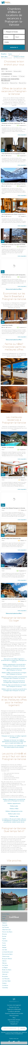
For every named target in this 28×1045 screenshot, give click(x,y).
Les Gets (4, 949)
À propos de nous (14, 1007)
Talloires (4, 963)
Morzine (4, 934)
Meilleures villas (14, 816)
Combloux (5, 985)
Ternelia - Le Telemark (8, 447)
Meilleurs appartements (14, 803)
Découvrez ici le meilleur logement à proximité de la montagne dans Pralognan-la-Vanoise (14, 660)
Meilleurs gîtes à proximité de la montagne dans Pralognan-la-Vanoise (14, 669)
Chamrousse (5, 956)
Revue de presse (14, 1015)
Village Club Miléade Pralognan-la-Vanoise (13, 508)
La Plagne (5, 967)
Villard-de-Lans (6, 929)
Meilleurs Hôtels (14, 808)
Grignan (4, 983)
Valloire (4, 961)
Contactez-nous (14, 1022)
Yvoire (4, 943)
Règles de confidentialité (14, 1009)
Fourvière (4, 941)
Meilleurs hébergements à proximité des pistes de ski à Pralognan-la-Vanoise (14, 800)
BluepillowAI (14, 1024)
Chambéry (5, 987)
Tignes (4, 938)
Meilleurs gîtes (14, 806)
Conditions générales (14, 1011)
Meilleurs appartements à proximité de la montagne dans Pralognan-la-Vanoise (14, 665)
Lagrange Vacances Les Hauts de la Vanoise (13, 599)
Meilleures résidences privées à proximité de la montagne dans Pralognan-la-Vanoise (14, 677)
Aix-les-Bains (5, 914)
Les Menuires (5, 978)
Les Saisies (5, 965)
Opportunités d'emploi (14, 1019)
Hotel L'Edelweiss (6, 568)
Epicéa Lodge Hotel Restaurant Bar (11, 538)
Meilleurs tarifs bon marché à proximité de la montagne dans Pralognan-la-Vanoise (14, 689)
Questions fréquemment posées (14, 1013)
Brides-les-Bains (6, 970)
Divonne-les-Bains (7, 954)
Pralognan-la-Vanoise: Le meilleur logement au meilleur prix (14, 736)
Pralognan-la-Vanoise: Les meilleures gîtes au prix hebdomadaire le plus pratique (14, 746)
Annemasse (5, 972)
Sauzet (4, 945)
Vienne (4, 916)
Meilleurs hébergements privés (14, 811)
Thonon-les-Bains (7, 932)
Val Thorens (5, 927)
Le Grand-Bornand (7, 952)
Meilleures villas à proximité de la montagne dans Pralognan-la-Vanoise (14, 685)
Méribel (4, 947)
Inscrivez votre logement (14, 1005)
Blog (14, 1017)
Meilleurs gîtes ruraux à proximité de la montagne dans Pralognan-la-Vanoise (14, 681)
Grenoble (4, 925)
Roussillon (5, 976)
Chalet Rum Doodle (7, 325)
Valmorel (4, 974)
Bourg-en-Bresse (7, 958)
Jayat (3, 918)
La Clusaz (5, 920)
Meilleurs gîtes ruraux (14, 814)
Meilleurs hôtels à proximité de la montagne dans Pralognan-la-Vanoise (14, 673)
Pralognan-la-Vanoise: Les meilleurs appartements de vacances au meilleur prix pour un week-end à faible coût (14, 741)
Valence (4, 923)
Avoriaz (4, 936)
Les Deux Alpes (6, 981)
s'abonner (22, 1028)
